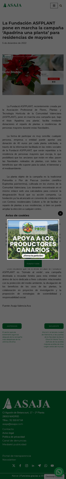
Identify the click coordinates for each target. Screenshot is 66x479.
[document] (33, 239)
